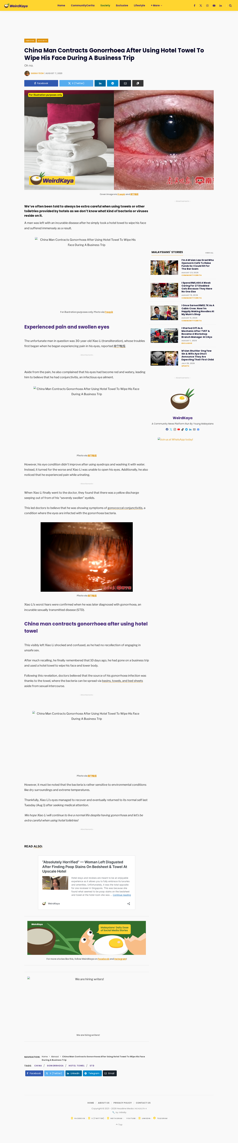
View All (209, 252)
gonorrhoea (55, 1065)
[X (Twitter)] (171, 429)
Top (120, 1124)
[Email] (125, 83)
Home (45, 1056)
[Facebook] (167, 429)
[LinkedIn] (100, 83)
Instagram (120, 959)
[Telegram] (112, 83)
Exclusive (186, 343)
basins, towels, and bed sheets (122, 680)
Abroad (30, 40)
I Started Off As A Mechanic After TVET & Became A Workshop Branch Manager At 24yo (196, 332)
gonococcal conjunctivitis (125, 508)
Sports (185, 366)
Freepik (121, 194)
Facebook (104, 959)
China (38, 1065)
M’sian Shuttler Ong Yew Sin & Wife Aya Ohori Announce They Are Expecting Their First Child (197, 355)
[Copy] (138, 83)
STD (92, 1065)
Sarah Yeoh (37, 73)
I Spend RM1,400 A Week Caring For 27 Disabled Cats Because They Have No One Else (196, 287)
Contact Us (143, 1102)
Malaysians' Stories (167, 252)
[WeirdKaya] (16, 5)
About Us (103, 1102)
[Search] (229, 5)
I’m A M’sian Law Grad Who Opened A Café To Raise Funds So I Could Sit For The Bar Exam (197, 264)
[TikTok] (182, 429)
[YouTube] (179, 429)
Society (42, 40)
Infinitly (122, 1112)
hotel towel (77, 1065)
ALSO (38, 846)
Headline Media (125, 1108)
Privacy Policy (122, 1102)
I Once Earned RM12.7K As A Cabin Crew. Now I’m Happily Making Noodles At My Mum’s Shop (197, 310)
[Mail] (194, 429)
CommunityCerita (191, 275)
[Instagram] (175, 429)
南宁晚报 (134, 194)
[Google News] (198, 429)
